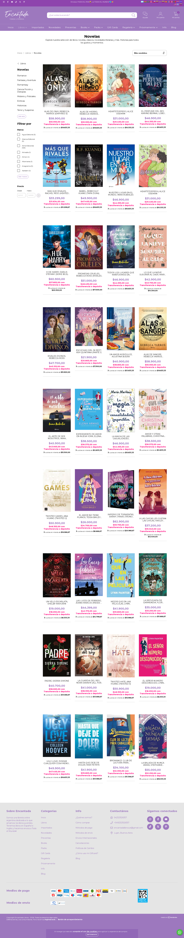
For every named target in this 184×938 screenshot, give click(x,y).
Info (164, 27)
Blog (173, 27)
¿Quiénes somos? (84, 817)
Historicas (21, 105)
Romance (22, 75)
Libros (21, 27)
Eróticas (21, 101)
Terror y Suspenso (25, 110)
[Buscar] (133, 15)
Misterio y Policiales (26, 96)
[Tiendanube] (169, 918)
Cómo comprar (83, 822)
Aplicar (39, 195)
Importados (38, 27)
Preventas (70, 27)
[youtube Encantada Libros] (12, 2)
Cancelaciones (82, 843)
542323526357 (120, 817)
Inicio (11, 27)
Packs (97, 27)
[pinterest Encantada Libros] (24, 2)
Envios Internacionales (86, 838)
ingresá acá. (50, 919)
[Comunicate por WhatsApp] (180, 932)
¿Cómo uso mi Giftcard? (87, 853)
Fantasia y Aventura (26, 80)
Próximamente (147, 27)
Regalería (127, 27)
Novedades (55, 27)
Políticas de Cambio (85, 848)
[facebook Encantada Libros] (8, 2)
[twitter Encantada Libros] (20, 2)
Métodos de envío (84, 833)
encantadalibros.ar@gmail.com (128, 828)
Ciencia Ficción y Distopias (25, 90)
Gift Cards (112, 27)
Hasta (29, 191)
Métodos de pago (84, 828)
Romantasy (22, 85)
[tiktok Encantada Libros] (16, 2)
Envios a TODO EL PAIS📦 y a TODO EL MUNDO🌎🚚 (92, 2)
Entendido (92, 934)
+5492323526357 (121, 822)
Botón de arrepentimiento (70, 919)
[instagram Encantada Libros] (4, 2)
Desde (19, 191)
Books (84, 27)
